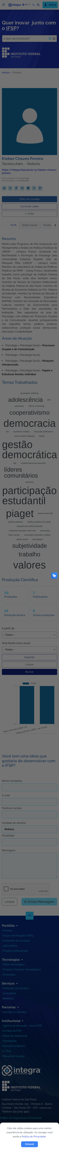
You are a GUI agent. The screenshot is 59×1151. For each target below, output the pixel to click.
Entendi (29, 1144)
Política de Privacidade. (34, 1136)
